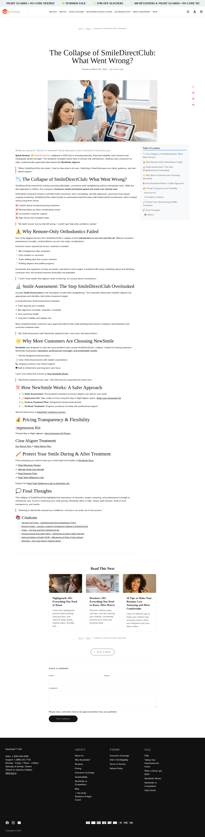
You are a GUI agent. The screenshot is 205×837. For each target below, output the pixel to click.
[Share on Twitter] (193, 87)
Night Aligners (76, 12)
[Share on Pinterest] (193, 93)
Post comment (63, 719)
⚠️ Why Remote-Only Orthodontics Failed (162, 162)
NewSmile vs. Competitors (81, 783)
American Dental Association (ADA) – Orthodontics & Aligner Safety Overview (52, 534)
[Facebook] (7, 823)
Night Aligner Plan (43, 446)
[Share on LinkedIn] (193, 99)
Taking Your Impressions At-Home (152, 763)
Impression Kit (150, 193)
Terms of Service (118, 764)
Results (53, 12)
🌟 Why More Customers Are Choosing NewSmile (161, 177)
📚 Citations (149, 215)
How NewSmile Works (58, 374)
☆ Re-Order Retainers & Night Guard (83, 796)
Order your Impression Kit (108, 398)
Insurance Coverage (84, 772)
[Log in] (194, 12)
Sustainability (81, 777)
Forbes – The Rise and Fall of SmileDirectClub (40, 530)
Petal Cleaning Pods (27, 473)
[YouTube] (19, 823)
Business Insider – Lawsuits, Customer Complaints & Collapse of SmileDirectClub (54, 526)
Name (51, 675)
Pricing (63, 12)
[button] (188, 12)
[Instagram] (13, 823)
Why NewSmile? (82, 760)
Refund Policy (116, 768)
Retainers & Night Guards (99, 12)
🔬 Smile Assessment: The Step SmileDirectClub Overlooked (158, 168)
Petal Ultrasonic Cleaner (29, 465)
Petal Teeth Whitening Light (31, 477)
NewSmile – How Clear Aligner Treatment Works (41, 541)
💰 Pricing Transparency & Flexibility (160, 188)
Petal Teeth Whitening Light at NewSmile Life (48, 483)
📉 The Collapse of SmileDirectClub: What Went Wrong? (163, 155)
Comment (53, 688)
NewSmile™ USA (13, 749)
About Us (79, 755)
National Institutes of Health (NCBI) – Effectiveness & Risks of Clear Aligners (52, 537)
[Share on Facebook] (193, 105)
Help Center (150, 790)
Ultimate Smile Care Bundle (31, 469)
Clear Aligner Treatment (154, 197)
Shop (155, 12)
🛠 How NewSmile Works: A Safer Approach (163, 183)
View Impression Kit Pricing (58, 433)
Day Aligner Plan (23, 446)
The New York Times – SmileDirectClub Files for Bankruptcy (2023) (48, 523)
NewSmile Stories (153, 778)
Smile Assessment (141, 12)
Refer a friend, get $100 (153, 772)
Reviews (79, 764)
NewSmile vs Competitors (151, 784)
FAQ (147, 755)
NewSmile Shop (86, 460)
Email (107, 675)
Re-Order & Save (122, 12)
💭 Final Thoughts (151, 210)
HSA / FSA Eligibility (119, 760)
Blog (77, 789)
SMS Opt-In (11, 773)
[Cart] (201, 12)
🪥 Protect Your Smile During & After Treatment (160, 203)
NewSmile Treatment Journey (51, 412)
